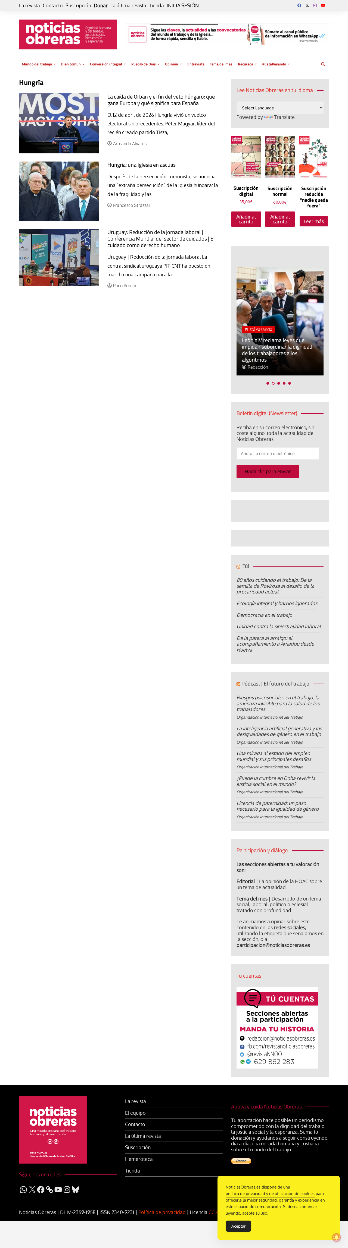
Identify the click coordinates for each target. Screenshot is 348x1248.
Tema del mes (221, 64)
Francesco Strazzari (132, 205)
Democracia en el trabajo (264, 615)
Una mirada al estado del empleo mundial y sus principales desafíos (274, 756)
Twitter (307, 5)
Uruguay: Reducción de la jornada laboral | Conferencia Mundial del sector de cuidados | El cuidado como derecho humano (161, 238)
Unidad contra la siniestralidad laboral (279, 626)
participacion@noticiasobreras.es (273, 945)
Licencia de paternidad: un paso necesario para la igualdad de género (278, 806)
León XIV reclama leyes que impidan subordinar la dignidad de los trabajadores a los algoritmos (277, 350)
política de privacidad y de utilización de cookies (270, 1193)
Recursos (245, 64)
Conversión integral (106, 64)
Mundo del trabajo (37, 64)
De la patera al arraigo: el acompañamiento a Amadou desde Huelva (275, 644)
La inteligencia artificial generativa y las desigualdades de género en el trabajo (279, 731)
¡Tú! (245, 566)
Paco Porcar (124, 285)
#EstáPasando (274, 64)
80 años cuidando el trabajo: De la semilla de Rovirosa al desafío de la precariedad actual (275, 586)
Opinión (171, 64)
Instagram (315, 5)
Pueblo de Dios (143, 64)
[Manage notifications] (336, 1237)
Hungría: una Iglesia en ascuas (141, 164)
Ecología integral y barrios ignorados (277, 603)
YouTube (323, 5)
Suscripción (78, 5)
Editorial (246, 881)
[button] (267, 383)
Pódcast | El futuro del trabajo (275, 683)
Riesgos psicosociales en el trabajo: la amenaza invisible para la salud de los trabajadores (278, 703)
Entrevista (195, 64)
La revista (29, 5)
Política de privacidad (162, 1212)
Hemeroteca (139, 1159)
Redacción (258, 367)
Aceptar (238, 1226)
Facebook (299, 5)
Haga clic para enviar (268, 471)
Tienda (156, 5)
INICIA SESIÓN (183, 5)
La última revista (128, 5)
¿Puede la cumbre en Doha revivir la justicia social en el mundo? (276, 781)
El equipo (135, 1113)
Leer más (314, 221)
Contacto (53, 5)
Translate (284, 117)
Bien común (71, 64)
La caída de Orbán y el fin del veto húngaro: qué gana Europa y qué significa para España (161, 99)
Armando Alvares (130, 143)
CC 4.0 (216, 1212)
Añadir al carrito (246, 219)
